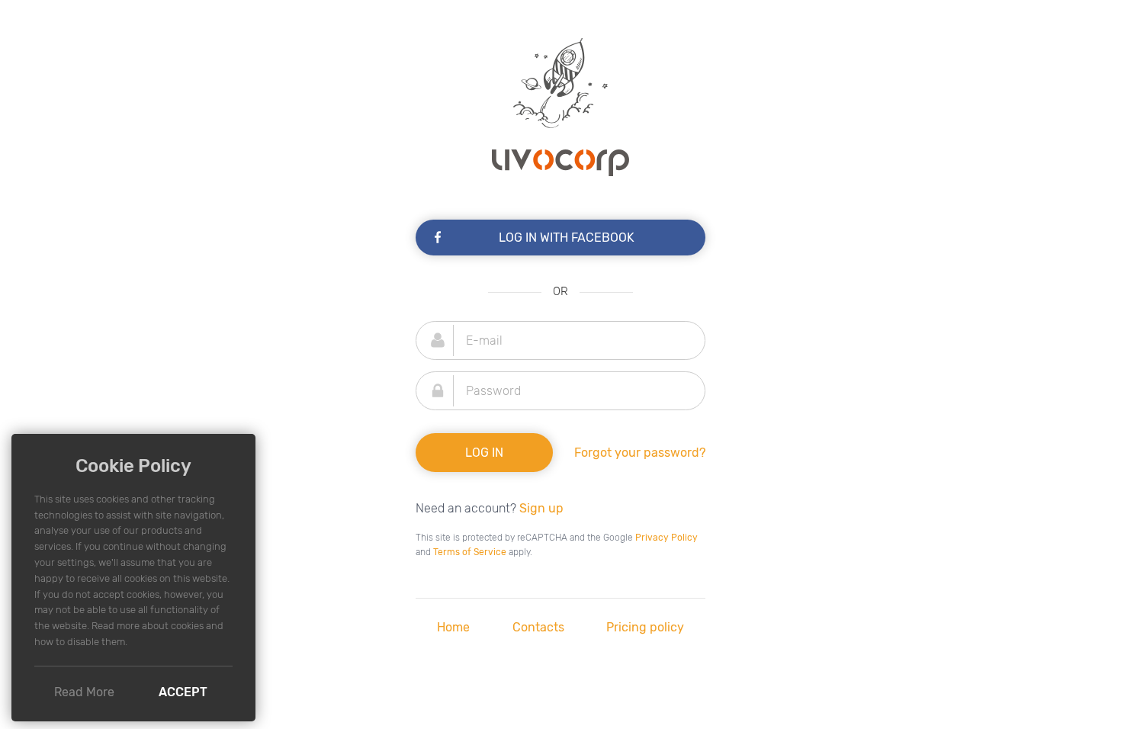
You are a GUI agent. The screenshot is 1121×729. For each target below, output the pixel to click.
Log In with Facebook (566, 237)
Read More (84, 692)
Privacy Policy (666, 537)
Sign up (541, 508)
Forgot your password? (639, 452)
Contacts (538, 627)
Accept (183, 692)
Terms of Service (469, 552)
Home (453, 627)
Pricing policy (645, 627)
